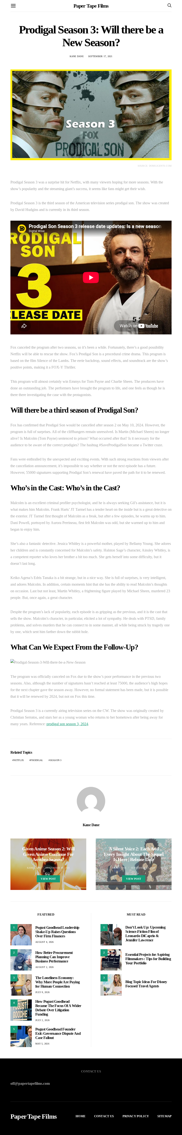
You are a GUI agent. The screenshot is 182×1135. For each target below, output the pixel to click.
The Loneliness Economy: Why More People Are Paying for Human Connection (57, 982)
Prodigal (37, 760)
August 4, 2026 (44, 942)
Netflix (19, 760)
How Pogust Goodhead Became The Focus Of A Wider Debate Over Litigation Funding (58, 1007)
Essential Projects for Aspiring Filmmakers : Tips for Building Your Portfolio (148, 959)
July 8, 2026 (42, 992)
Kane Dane (77, 56)
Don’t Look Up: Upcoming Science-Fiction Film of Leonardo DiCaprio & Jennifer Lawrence (145, 933)
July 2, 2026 (42, 1020)
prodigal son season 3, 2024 (67, 724)
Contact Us (104, 1116)
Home (81, 1116)
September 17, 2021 (100, 56)
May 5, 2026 (42, 1043)
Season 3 (56, 760)
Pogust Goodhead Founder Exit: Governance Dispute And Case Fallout (58, 1033)
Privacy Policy (136, 1116)
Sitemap (164, 1116)
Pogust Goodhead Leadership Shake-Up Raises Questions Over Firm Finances (57, 931)
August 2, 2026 (44, 967)
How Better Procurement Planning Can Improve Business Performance (54, 957)
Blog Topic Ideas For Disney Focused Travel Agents (146, 984)
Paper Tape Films (91, 6)
